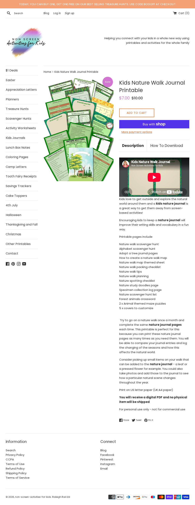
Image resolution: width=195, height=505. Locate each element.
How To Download (166, 145)
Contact (12, 253)
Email (104, 469)
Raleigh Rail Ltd (61, 497)
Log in (57, 13)
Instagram (107, 464)
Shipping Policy (16, 473)
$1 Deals (12, 70)
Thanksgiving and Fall (22, 224)
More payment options (136, 132)
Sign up (69, 13)
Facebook (107, 455)
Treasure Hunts (17, 109)
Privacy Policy (15, 455)
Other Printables (18, 244)
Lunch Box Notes (18, 147)
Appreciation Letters (21, 89)
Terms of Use (15, 464)
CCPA (10, 459)
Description (133, 145)
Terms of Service (18, 478)
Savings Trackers (18, 186)
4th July (12, 205)
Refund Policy (15, 469)
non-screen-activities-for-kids (33, 497)
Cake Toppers (16, 196)
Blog (47, 13)
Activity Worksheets (21, 128)
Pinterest (106, 459)
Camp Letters (16, 167)
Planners (12, 99)
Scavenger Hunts (18, 118)
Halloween (13, 215)
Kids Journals (15, 138)
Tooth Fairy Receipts (21, 176)
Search (11, 450)
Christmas (13, 234)
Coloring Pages (17, 157)
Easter (10, 80)
